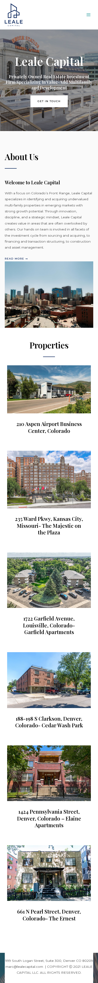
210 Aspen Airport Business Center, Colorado (49, 427)
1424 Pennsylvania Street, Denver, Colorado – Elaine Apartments (49, 818)
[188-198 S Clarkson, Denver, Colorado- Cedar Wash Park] (49, 680)
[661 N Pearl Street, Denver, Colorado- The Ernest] (49, 873)
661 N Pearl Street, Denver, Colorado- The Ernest (49, 915)
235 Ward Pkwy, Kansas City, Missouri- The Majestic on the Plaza (49, 525)
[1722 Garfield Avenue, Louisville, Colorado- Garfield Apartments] (49, 580)
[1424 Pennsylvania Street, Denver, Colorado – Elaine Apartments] (49, 773)
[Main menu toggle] (88, 15)
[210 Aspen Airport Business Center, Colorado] (49, 389)
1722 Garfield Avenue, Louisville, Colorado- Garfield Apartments (49, 625)
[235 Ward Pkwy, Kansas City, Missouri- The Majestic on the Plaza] (49, 479)
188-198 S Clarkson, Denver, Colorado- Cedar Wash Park (49, 722)
